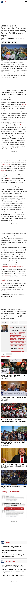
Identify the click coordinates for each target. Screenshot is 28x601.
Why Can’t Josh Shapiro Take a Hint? (13, 487)
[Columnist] (5, 328)
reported (24, 104)
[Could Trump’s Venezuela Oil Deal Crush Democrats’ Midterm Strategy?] (14, 455)
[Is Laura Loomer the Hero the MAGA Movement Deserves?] (14, 366)
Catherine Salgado (5, 445)
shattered (3, 170)
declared (3, 280)
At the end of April (6, 164)
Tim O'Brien (3, 422)
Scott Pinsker (4, 378)
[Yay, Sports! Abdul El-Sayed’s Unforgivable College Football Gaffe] (14, 411)
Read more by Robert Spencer (17, 351)
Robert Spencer (5, 38)
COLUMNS (9, 354)
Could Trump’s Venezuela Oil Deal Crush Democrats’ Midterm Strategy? (14, 465)
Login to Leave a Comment (14, 508)
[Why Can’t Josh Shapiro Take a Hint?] (14, 478)
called (6, 275)
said (16, 188)
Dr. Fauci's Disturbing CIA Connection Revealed (13, 398)
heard (8, 178)
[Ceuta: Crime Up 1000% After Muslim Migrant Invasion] (14, 433)
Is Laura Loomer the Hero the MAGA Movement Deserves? (13, 376)
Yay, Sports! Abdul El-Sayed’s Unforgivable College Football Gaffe (13, 420)
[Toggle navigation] (26, 1)
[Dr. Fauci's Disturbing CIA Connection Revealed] (14, 388)
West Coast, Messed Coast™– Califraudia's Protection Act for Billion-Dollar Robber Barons (14, 571)
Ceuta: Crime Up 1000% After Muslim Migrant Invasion (13, 443)
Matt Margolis (4, 400)
